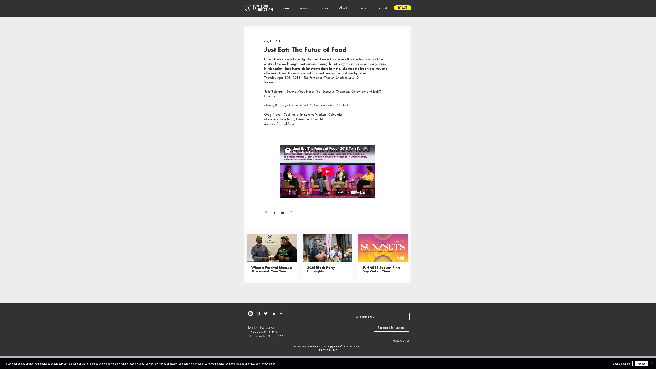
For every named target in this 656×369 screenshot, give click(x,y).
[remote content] (327, 172)
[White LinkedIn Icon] (273, 313)
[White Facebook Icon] (281, 313)
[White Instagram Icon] (258, 313)
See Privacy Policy (265, 363)
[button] (285, 7)
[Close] (652, 363)
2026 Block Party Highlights (321, 269)
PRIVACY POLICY (328, 349)
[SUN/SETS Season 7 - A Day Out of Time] (383, 248)
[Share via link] (291, 212)
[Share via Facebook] (266, 212)
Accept (641, 363)
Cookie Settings (621, 363)
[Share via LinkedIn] (282, 212)
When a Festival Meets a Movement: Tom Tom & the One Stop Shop (271, 269)
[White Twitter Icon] (265, 313)
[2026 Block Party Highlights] (327, 248)
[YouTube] (250, 313)
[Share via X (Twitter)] (274, 212)
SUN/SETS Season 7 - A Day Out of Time (381, 269)
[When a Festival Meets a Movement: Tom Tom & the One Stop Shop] (272, 248)
